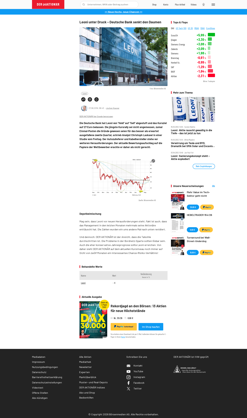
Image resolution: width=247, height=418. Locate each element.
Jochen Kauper (112, 108)
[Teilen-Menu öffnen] (83, 99)
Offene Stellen (40, 392)
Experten (84, 372)
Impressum (38, 361)
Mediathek (85, 361)
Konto (123, 337)
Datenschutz (39, 372)
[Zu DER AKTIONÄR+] (180, 4)
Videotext (37, 387)
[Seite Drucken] (90, 99)
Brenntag (175, 58)
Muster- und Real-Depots (93, 382)
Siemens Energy (178, 44)
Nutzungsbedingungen (45, 367)
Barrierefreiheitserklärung (47, 377)
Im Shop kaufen (151, 326)
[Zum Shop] (154, 4)
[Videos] (193, 4)
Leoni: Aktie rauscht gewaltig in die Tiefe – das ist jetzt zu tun (191, 132)
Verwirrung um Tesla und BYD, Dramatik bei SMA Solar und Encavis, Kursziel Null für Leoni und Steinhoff (192, 144)
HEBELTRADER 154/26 (199, 214)
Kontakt (138, 365)
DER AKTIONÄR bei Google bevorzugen (96, 116)
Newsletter (85, 367)
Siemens (174, 53)
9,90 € (192, 229)
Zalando (174, 48)
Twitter (138, 388)
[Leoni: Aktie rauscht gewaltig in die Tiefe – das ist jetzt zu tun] (193, 109)
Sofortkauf (128, 326)
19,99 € (193, 252)
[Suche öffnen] (83, 4)
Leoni (84, 93)
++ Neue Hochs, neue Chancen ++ (123, 11)
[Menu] (213, 4)
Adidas (174, 76)
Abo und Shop (87, 392)
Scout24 (174, 35)
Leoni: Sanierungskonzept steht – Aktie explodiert (190, 157)
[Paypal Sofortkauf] (207, 207)
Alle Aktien (85, 356)
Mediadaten (38, 356)
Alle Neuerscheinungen (210, 186)
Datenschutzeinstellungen (47, 382)
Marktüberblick (87, 377)
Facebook (139, 382)
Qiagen (174, 39)
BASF (173, 71)
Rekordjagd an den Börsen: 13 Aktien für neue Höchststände (138, 308)
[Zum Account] (165, 4)
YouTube (138, 371)
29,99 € (193, 207)
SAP (172, 67)
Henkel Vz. (175, 62)
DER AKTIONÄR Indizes (92, 387)
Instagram (139, 377)
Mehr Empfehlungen (204, 166)
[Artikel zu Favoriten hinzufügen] (96, 99)
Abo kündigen (40, 397)
